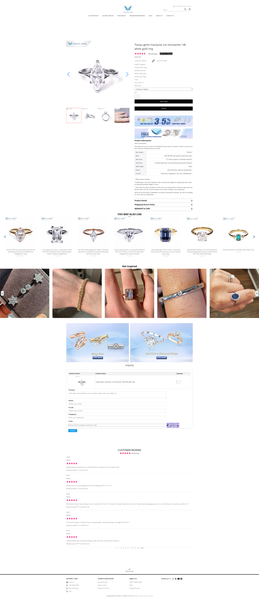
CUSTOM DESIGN (93, 16)
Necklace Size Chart (103, 588)
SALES (150, 16)
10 (139, 548)
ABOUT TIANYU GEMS (136, 582)
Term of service (148, 596)
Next (142, 548)
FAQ (70, 591)
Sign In (175, 6)
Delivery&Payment (135, 588)
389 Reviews (152, 54)
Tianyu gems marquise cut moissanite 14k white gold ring (115, 382)
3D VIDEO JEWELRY (108, 16)
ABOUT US (159, 16)
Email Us (71, 582)
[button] (127, 74)
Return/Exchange (74, 588)
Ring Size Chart (102, 585)
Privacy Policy (139, 596)
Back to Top (129, 571)
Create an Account (185, 6)
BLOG (131, 585)
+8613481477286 (74, 585)
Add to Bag (163, 101)
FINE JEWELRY (121, 16)
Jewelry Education (103, 582)
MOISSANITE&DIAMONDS (137, 16)
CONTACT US (170, 16)
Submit (72, 431)
